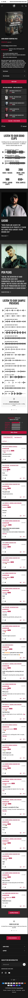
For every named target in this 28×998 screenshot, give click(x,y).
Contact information (18, 992)
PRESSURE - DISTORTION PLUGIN (15, 97)
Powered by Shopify (19, 990)
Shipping (7, 45)
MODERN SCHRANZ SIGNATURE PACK (12, 487)
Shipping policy (13, 994)
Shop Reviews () (18, 440)
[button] (7, 425)
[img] (13, 420)
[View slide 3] (14, 412)
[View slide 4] (16, 412)
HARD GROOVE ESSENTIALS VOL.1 (15, 91)
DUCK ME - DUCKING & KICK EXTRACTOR (13, 505)
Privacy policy (4, 992)
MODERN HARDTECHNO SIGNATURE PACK (17, 115)
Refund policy (8, 992)
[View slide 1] (11, 412)
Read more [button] (12, 536)
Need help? (24, 126)
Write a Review (13, 435)
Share (4, 126)
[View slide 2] (13, 412)
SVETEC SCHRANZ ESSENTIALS (11, 449)
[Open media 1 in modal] (24, 13)
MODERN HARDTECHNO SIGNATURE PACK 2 (17, 103)
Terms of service (13, 992)
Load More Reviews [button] (13, 915)
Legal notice (22, 992)
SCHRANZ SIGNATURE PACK (14, 109)
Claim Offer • (13, 121)
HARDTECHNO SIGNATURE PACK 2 (11, 896)
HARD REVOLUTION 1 (9, 647)
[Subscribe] (23, 967)
